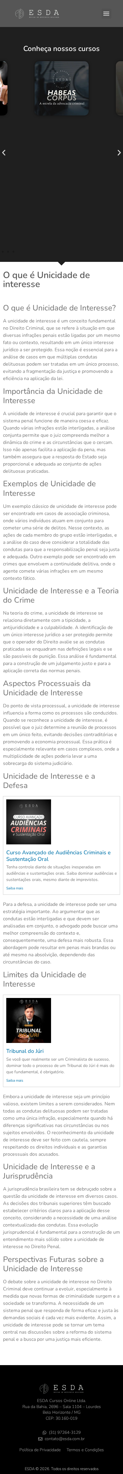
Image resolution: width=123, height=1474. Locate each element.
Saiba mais (14, 888)
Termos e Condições (85, 1450)
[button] (106, 14)
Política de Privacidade (40, 1450)
